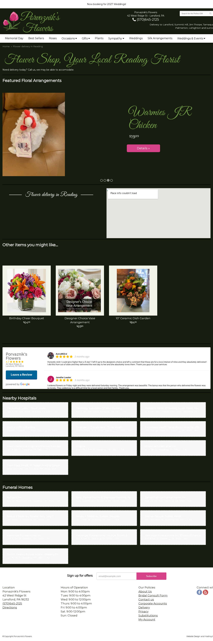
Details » (143, 148)
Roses (53, 38)
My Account (146, 619)
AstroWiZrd (61, 354)
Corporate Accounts (152, 603)
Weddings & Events (190, 38)
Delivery (144, 607)
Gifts (85, 38)
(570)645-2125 (147, 20)
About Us (145, 591)
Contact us (146, 599)
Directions (9, 607)
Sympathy (115, 38)
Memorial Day (14, 38)
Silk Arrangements (160, 38)
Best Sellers (36, 38)
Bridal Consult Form (153, 595)
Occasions (68, 38)
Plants (99, 38)
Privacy (143, 611)
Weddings (136, 38)
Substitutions (148, 615)
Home (6, 46)
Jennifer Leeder (63, 377)
